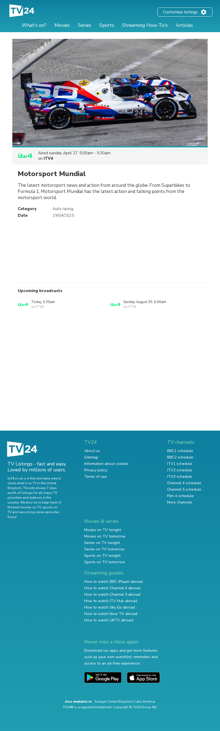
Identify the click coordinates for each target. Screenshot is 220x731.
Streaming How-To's (145, 25)
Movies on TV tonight (102, 529)
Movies (62, 25)
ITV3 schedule (179, 476)
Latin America (145, 701)
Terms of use (95, 476)
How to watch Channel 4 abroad (112, 588)
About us (92, 450)
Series (84, 25)
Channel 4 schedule (184, 483)
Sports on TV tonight (102, 555)
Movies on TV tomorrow (105, 536)
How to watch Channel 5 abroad (112, 594)
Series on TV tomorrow (104, 549)
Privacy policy (95, 470)
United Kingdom (120, 701)
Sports (106, 25)
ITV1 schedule (179, 463)
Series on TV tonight (102, 542)
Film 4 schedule (180, 495)
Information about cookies (106, 463)
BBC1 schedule (180, 450)
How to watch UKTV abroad (108, 620)
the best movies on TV (24, 507)
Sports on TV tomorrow (104, 562)
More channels (179, 502)
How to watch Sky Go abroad (109, 607)
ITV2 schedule (179, 470)
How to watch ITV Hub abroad (110, 600)
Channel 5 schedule (184, 489)
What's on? (34, 25)
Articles (184, 25)
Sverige (99, 701)
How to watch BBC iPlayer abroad (113, 581)
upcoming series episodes (39, 512)
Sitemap (91, 457)
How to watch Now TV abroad (110, 613)
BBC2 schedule (180, 457)
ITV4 (48, 158)
